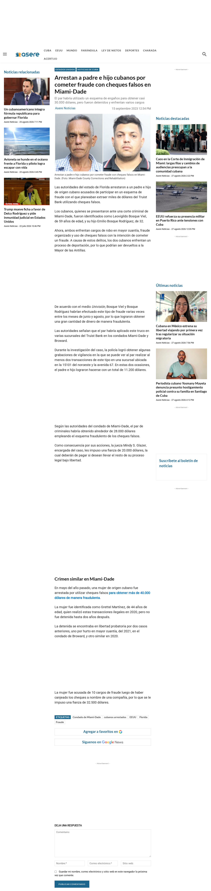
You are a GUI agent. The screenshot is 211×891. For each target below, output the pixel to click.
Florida (143, 717)
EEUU (133, 717)
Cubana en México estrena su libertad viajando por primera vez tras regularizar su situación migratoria (179, 332)
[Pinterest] (96, 752)
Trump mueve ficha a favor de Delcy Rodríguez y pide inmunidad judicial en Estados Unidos (24, 215)
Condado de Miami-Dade (87, 717)
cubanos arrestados (115, 717)
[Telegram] (111, 752)
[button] (204, 54)
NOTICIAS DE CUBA (87, 69)
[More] (118, 752)
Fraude (60, 722)
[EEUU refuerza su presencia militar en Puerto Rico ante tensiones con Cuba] (181, 197)
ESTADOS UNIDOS (65, 69)
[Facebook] (80, 752)
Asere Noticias (11, 122)
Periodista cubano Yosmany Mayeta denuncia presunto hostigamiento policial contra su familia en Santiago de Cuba (181, 389)
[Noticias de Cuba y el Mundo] (27, 54)
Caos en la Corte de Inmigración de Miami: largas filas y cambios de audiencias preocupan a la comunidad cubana (180, 165)
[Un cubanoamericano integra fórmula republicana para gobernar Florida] (27, 91)
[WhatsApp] (103, 752)
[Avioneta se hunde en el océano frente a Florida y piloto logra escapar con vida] (27, 141)
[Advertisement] (105, 23)
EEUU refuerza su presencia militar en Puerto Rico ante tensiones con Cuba (180, 220)
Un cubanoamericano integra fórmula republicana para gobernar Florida (24, 113)
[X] (88, 752)
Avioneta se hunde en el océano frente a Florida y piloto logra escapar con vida (26, 163)
